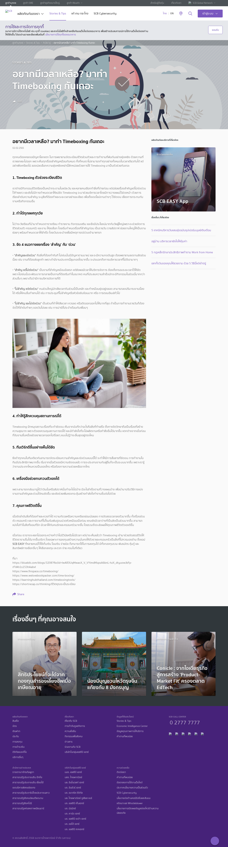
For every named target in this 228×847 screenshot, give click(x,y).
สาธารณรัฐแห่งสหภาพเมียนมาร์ (28, 808)
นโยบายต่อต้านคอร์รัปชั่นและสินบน (133, 798)
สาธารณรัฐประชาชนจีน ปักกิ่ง (27, 777)
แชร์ (19, 101)
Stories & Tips (57, 13)
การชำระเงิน (18, 747)
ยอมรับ (215, 30)
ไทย (165, 13)
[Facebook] (170, 733)
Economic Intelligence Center (132, 726)
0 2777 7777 (185, 722)
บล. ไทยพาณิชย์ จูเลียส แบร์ (78, 798)
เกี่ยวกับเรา (176, 3)
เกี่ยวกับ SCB (71, 721)
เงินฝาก (16, 731)
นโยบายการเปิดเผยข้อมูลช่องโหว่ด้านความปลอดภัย (138, 811)
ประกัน (15, 736)
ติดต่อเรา (121, 772)
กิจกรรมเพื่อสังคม (73, 736)
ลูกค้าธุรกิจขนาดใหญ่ (50, 3)
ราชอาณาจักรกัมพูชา (23, 772)
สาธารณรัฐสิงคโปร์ (22, 803)
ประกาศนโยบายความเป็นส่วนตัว (132, 788)
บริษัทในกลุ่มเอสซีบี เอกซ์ (77, 752)
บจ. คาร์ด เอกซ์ (72, 813)
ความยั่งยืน (70, 731)
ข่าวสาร (68, 742)
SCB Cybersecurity (105, 13)
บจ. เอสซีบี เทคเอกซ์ (74, 829)
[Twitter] (196, 733)
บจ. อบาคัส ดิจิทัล (74, 793)
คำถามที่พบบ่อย (125, 736)
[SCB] (8, 11)
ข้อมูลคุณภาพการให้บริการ (130, 731)
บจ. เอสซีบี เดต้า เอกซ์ (75, 819)
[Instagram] (202, 733)
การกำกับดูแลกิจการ (75, 726)
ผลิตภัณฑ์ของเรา (28, 14)
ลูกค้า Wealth (73, 3)
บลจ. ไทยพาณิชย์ (73, 777)
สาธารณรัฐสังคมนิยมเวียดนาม (27, 798)
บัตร (14, 726)
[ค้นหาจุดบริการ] (181, 13)
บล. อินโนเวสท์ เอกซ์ (74, 782)
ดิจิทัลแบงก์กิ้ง (19, 752)
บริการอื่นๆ (17, 757)
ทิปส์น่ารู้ (47, 42)
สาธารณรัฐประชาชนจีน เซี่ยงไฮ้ (27, 782)
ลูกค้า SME (28, 3)
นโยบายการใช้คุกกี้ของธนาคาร (60, 34)
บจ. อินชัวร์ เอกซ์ (73, 788)
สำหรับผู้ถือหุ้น (157, 3)
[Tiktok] (183, 733)
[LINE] (176, 733)
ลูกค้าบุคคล (10, 3)
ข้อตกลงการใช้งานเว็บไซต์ (129, 782)
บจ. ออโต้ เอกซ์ (72, 824)
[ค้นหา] (190, 13)
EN (171, 13)
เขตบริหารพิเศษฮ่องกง (23, 788)
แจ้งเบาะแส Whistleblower (130, 803)
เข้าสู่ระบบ (207, 13)
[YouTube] (189, 733)
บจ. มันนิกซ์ (70, 808)
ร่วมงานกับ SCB (73, 747)
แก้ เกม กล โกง (79, 13)
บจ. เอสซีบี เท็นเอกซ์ (74, 803)
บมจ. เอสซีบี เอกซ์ (73, 772)
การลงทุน (17, 742)
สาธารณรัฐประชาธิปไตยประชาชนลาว (31, 793)
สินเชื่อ (15, 721)
